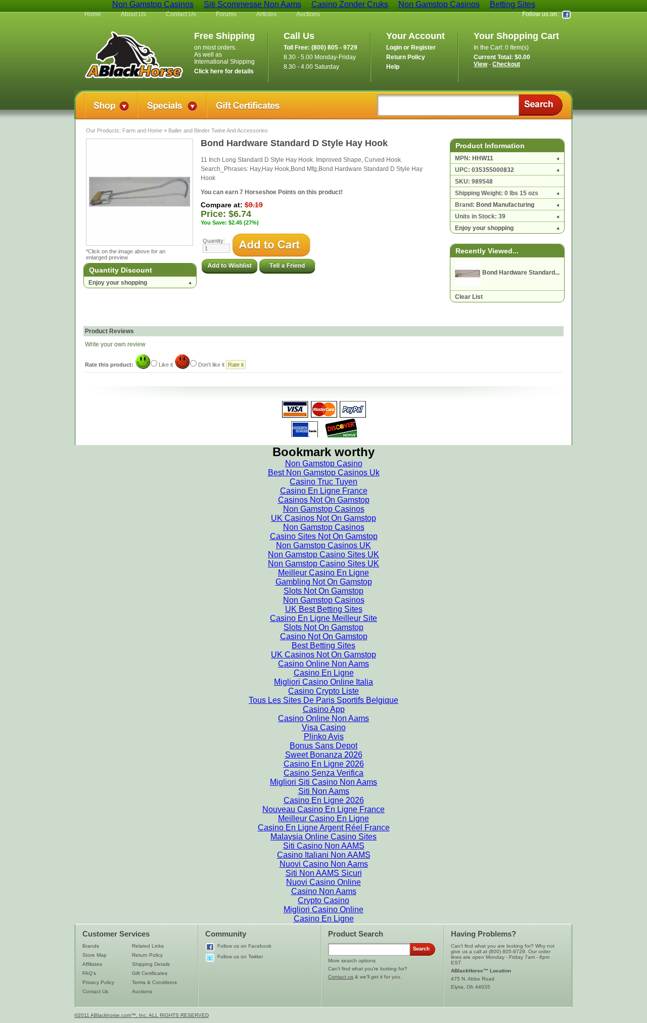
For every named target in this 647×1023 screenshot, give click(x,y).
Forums (226, 14)
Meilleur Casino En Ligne (323, 572)
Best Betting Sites (323, 645)
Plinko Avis (324, 736)
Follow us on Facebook (244, 946)
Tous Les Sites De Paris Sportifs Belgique (323, 700)
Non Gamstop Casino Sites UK (323, 554)
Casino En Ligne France (323, 490)
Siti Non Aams (323, 791)
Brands (90, 946)
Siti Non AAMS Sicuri (324, 873)
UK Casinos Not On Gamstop (323, 518)
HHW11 (482, 158)
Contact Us (181, 14)
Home (92, 14)
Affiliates (92, 964)
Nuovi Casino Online (323, 882)
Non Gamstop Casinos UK (323, 545)
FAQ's (89, 973)
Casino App (324, 709)
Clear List (469, 296)
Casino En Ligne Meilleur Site (323, 618)
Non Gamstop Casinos (323, 509)
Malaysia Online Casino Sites (323, 836)
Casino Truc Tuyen (323, 481)
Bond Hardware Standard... (521, 272)
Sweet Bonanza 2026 (323, 754)
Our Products (102, 130)
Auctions (308, 14)
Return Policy (147, 955)
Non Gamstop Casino (323, 463)
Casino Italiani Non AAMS (324, 855)
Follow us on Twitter (240, 956)
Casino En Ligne (324, 673)
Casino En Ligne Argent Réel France (324, 827)
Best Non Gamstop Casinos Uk (324, 472)
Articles (266, 14)
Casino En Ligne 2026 (324, 764)
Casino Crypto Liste (323, 691)
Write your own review (115, 344)
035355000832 (493, 169)
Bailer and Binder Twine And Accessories (218, 130)
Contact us (340, 977)
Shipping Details (151, 964)
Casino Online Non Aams (323, 663)
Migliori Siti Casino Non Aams (323, 782)
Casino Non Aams (323, 891)
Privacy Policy (98, 982)
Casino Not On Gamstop (323, 636)
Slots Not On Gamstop (323, 591)
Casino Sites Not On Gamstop (324, 536)
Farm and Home (142, 130)
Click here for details (224, 71)
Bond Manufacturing (505, 204)
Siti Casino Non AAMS (323, 845)
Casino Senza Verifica (323, 773)
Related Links (148, 946)
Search (541, 105)
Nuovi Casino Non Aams (324, 864)
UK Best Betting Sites (323, 609)
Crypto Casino (323, 900)
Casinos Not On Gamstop (323, 500)
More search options (352, 960)
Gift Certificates (149, 973)
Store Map (94, 955)
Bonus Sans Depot (323, 745)
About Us (133, 14)
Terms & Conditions (154, 982)
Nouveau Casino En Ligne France (323, 809)
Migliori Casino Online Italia (323, 682)
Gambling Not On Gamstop (323, 581)
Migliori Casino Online (323, 909)
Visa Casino (324, 727)
